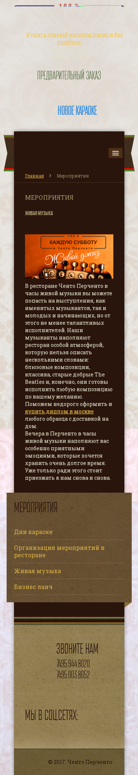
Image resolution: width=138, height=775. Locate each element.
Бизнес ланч (33, 586)
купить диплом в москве (59, 411)
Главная (34, 176)
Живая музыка (37, 571)
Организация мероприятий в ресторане (59, 551)
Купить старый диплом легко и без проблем (74, 38)
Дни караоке (33, 531)
